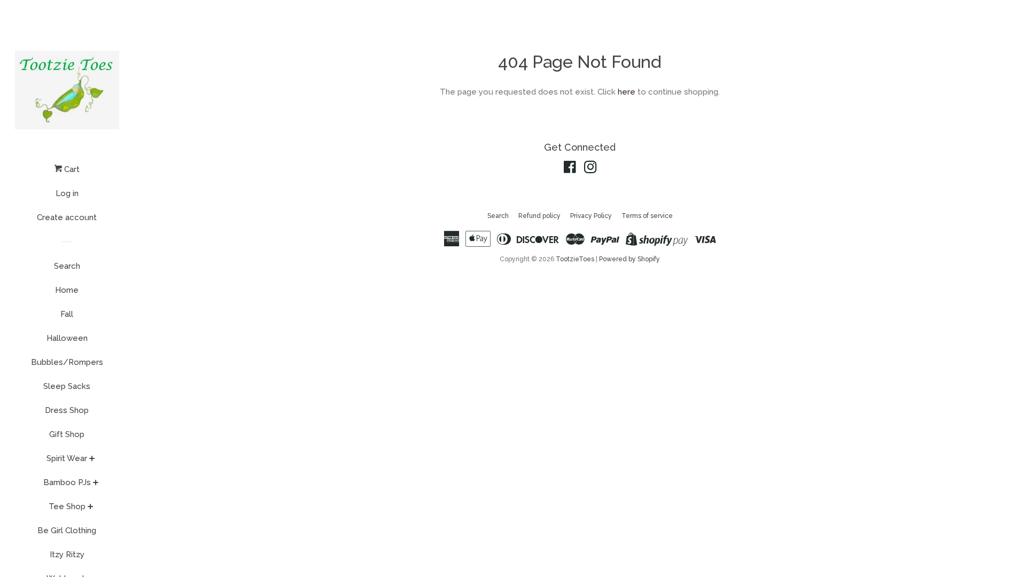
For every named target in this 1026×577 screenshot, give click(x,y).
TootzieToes (576, 259)
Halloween (67, 338)
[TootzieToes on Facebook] (570, 169)
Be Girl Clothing (66, 530)
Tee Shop (67, 506)
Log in (67, 193)
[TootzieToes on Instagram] (590, 169)
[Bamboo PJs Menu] (96, 483)
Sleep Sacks (66, 386)
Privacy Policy (591, 216)
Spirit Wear (66, 458)
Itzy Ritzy (67, 554)
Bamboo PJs (67, 482)
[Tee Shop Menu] (91, 507)
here (626, 92)
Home (67, 290)
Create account (67, 217)
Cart (71, 169)
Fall (66, 314)
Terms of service (647, 216)
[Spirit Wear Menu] (92, 459)
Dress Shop (67, 410)
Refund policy (539, 216)
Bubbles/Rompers (67, 362)
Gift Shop (66, 434)
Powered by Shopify (629, 259)
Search (67, 266)
